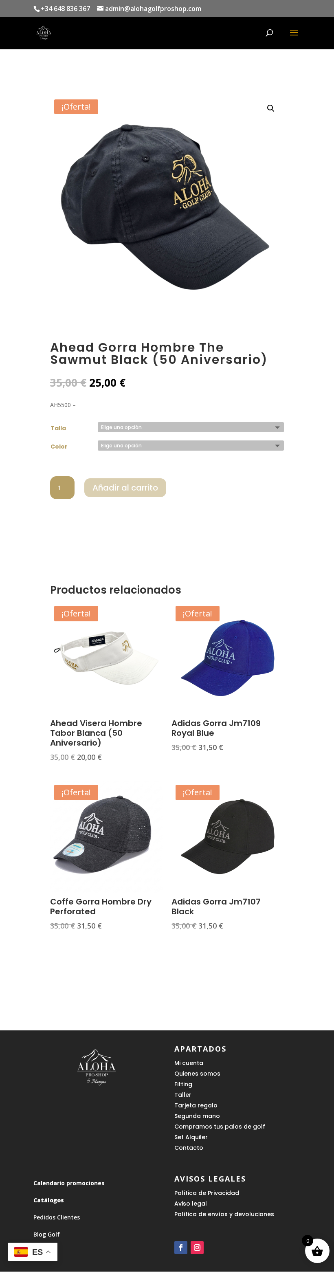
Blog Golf (46, 1234)
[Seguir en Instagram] (197, 1247)
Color (59, 446)
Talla (58, 428)
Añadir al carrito (125, 487)
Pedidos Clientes (56, 1217)
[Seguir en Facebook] (180, 1247)
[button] (271, 108)
